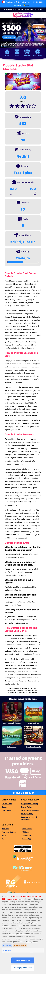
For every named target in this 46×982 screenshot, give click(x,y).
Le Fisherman (11, 747)
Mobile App (26, 839)
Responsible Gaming (29, 804)
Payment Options (9, 832)
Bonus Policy (26, 807)
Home (7, 55)
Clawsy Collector (33, 723)
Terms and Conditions (30, 810)
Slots (17, 55)
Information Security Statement (30, 818)
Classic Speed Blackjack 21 (12, 723)
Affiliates (26, 832)
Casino (27, 55)
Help (4, 835)
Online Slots (7, 804)
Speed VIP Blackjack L (33, 747)
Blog (3, 839)
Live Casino (37, 55)
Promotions (27, 829)
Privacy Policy (27, 814)
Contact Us (26, 835)
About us (5, 829)
